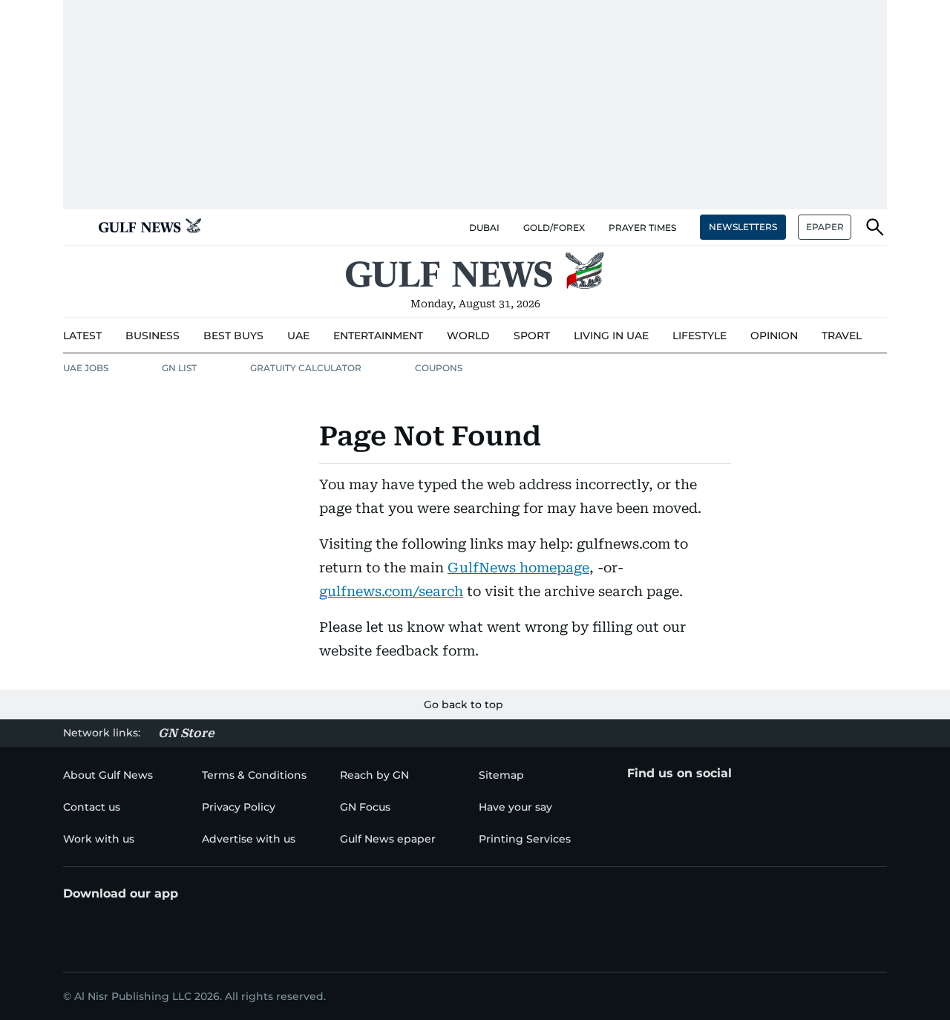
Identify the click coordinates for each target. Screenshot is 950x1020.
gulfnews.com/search (391, 591)
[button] (75, 227)
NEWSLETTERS (743, 226)
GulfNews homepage (518, 567)
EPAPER (825, 226)
